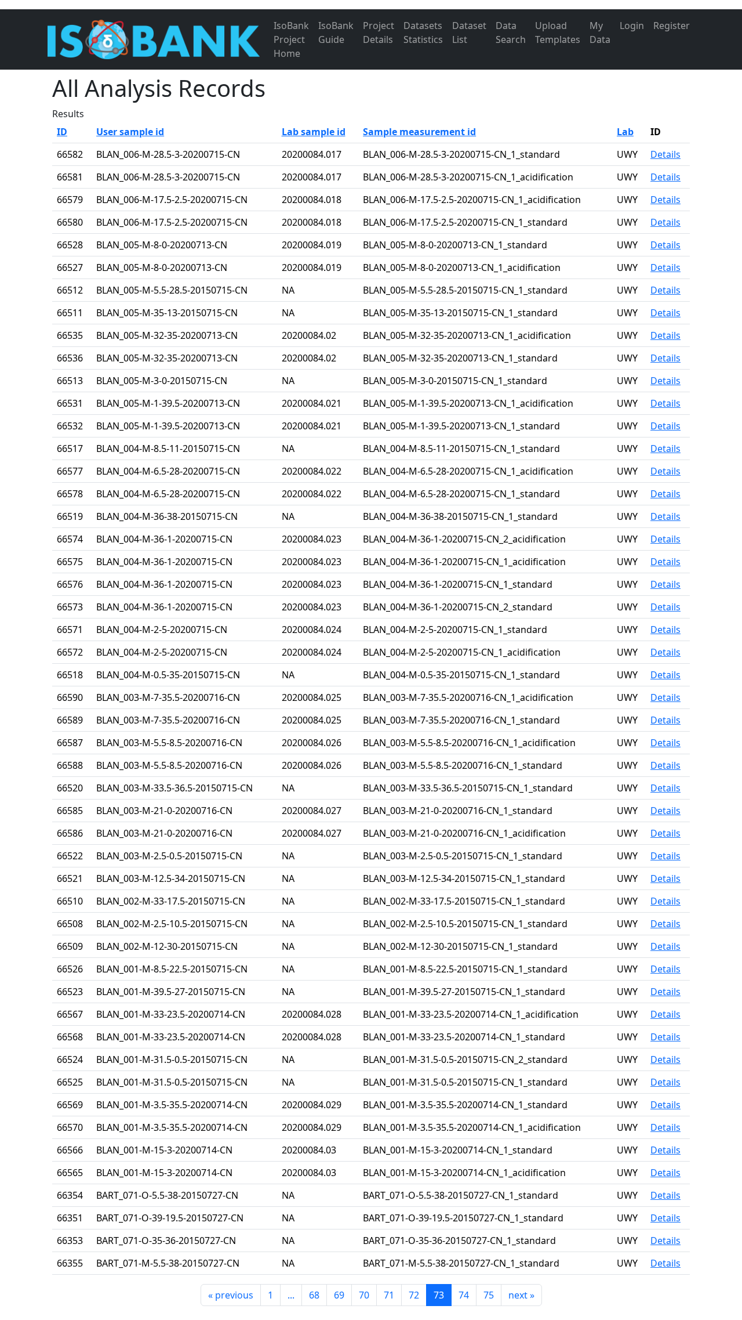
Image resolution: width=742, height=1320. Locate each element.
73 (439, 1295)
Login (632, 25)
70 (364, 1295)
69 (339, 1295)
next (521, 1295)
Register (671, 25)
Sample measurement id (419, 131)
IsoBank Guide (336, 32)
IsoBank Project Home (291, 39)
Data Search (511, 32)
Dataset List (469, 32)
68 (314, 1295)
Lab (625, 131)
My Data (600, 32)
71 (389, 1295)
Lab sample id (313, 131)
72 (414, 1295)
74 (464, 1295)
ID (62, 131)
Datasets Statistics (423, 32)
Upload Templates (557, 32)
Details (665, 154)
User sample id (130, 131)
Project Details (378, 32)
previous (230, 1295)
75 (488, 1295)
